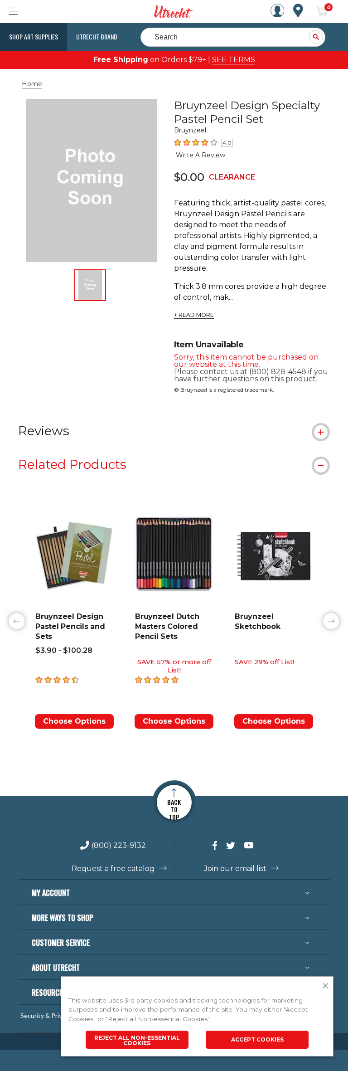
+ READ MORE (194, 315)
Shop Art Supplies (33, 36)
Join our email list (235, 868)
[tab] (174, 431)
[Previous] (17, 621)
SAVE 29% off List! (264, 662)
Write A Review (200, 155)
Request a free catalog (113, 868)
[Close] (325, 986)
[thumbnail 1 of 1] (90, 285)
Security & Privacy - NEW (55, 1016)
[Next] (331, 621)
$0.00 (189, 177)
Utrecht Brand (96, 36)
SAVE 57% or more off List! (174, 666)
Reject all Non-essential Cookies (137, 1040)
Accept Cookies (257, 1039)
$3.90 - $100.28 (63, 650)
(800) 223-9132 (119, 846)
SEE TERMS (233, 59)
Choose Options (74, 721)
